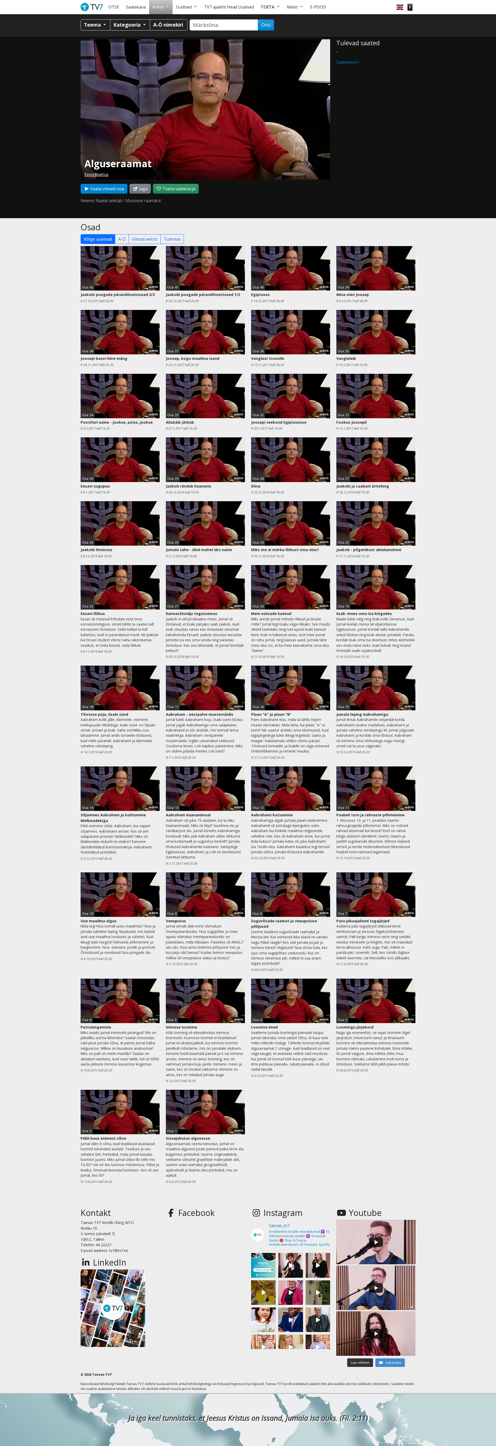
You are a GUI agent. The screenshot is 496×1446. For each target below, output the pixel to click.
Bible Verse (410, 7)
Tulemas (172, 239)
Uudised (184, 7)
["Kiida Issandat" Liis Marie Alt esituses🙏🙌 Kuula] (318, 1265)
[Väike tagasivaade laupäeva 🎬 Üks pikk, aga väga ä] (318, 1292)
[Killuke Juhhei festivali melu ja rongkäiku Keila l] (263, 1292)
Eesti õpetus (96, 174)
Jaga (143, 189)
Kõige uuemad (98, 239)
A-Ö (122, 239)
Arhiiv (158, 7)
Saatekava (136, 7)
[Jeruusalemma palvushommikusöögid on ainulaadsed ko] (290, 1319)
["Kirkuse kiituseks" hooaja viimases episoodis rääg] (290, 1292)
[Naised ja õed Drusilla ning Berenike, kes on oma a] (263, 1319)
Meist (292, 7)
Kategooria (127, 24)
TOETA (268, 7)
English (400, 7)
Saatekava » (347, 62)
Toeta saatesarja (178, 189)
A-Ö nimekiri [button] (168, 24)
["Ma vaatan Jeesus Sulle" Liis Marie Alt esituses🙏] (290, 1265)
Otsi (266, 24)
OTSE (114, 7)
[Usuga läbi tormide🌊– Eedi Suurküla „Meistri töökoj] (318, 1347)
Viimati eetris (144, 239)
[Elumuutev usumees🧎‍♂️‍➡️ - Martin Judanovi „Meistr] (263, 1347)
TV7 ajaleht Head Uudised (229, 7)
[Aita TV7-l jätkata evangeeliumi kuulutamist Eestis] (263, 1265)
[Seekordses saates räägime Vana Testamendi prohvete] (290, 1347)
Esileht (93, 7)
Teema (93, 24)
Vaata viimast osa (106, 189)
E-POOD (318, 7)
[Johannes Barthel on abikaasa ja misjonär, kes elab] (318, 1319)
